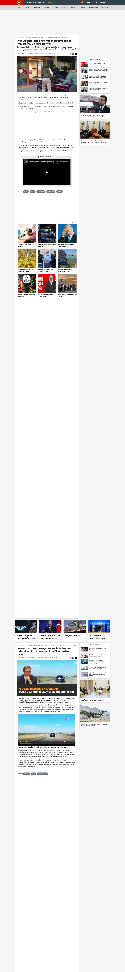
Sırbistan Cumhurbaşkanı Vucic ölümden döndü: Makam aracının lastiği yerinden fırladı (52, 645)
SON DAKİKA (26, 7)
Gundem (25, 37)
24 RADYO (49, 2)
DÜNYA (64, 7)
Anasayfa (19, 37)
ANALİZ (72, 7)
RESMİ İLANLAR (93, 7)
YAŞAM (56, 7)
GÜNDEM (37, 7)
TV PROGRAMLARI (30, 2)
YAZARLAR (82, 7)
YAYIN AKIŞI (41, 2)
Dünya (25, 645)
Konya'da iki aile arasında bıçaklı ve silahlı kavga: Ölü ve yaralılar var (48, 37)
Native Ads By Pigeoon (71, 222)
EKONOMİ (47, 7)
